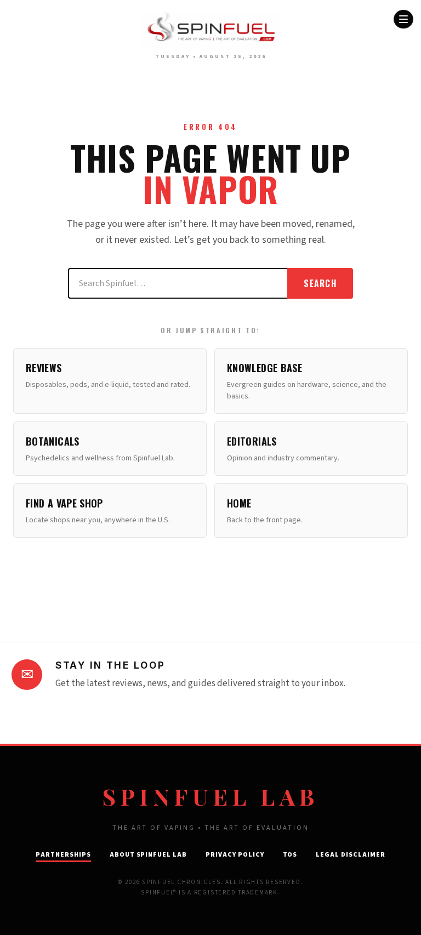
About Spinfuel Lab (148, 854)
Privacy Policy (235, 854)
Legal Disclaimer (350, 854)
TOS (290, 854)
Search (320, 283)
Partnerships (63, 854)
